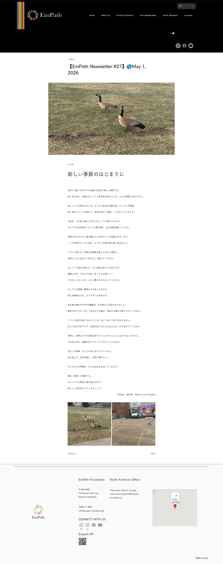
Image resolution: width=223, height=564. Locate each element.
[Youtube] (190, 45)
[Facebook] (184, 45)
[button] (105, 15)
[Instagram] (178, 45)
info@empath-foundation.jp (91, 511)
